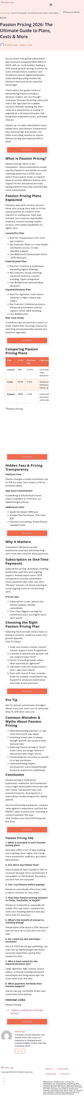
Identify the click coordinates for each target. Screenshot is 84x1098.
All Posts (20, 1051)
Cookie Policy (50, 1074)
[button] (51, 5)
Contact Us (65, 1074)
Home (2, 13)
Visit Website (27, 150)
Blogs (8, 13)
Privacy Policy (62, 1069)
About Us (49, 1069)
